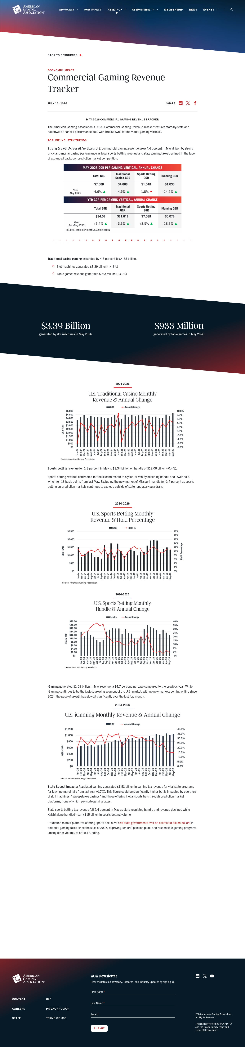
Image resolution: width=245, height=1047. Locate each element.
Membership (173, 9)
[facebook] (195, 103)
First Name (98, 991)
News (193, 9)
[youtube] (212, 976)
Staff (16, 1018)
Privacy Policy (57, 1008)
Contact (18, 999)
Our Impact (93, 9)
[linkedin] (181, 103)
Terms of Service (203, 1029)
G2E (48, 999)
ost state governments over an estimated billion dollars (154, 823)
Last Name (98, 1003)
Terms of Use (56, 1018)
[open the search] (231, 9)
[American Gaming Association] (28, 9)
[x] (188, 103)
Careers (18, 1008)
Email (95, 1014)
